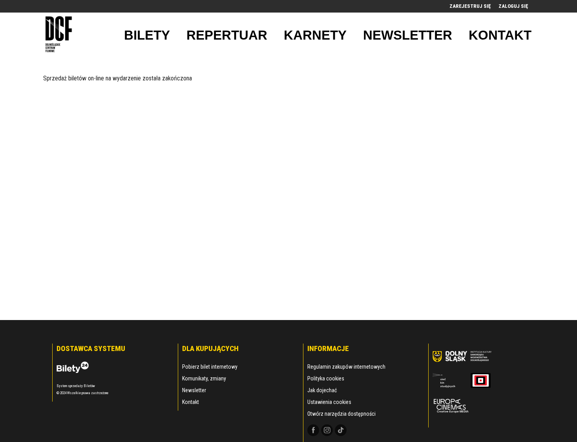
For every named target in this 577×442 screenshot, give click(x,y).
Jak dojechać (322, 390)
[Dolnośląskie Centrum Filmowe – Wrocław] (60, 35)
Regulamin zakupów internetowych (346, 367)
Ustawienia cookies (329, 402)
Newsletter (194, 390)
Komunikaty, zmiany (204, 378)
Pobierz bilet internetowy (209, 367)
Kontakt (190, 402)
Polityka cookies (325, 378)
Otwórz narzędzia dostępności (341, 414)
